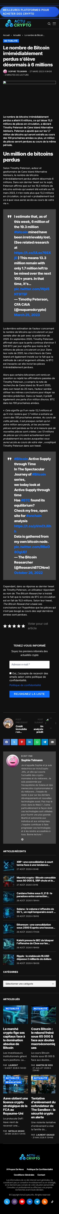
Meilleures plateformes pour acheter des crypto (26, 11)
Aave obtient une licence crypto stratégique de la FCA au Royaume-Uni (15, 1106)
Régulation (13, 1082)
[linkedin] (30, 1202)
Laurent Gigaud (45, 1135)
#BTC (25, 500)
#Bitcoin (21, 459)
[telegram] (37, 1202)
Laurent (13, 1065)
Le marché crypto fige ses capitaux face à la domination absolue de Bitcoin (14, 1038)
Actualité (17, 35)
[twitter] (7, 1202)
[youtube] (22, 1202)
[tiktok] (52, 1202)
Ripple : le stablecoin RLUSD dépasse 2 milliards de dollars (34, 957)
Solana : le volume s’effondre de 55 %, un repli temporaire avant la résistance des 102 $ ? (36, 911)
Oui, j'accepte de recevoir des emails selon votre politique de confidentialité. (28, 677)
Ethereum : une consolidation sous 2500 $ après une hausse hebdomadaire (35, 927)
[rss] (45, 1202)
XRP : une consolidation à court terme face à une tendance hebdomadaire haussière (35, 864)
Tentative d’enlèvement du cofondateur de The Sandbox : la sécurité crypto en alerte (43, 1108)
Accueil (6, 35)
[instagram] (14, 1202)
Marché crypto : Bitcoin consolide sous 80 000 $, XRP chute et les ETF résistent (36, 880)
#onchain (34, 516)
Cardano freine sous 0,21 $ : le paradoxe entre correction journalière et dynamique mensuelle (34, 898)
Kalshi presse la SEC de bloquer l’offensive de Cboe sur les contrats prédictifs (35, 943)
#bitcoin (21, 232)
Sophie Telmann (17, 71)
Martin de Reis (44, 1065)
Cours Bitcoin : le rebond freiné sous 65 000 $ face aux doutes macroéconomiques (43, 1038)
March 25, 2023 (27, 315)
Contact (41, 1175)
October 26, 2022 (28, 573)
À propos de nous (15, 1169)
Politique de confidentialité (25, 685)
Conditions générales (24, 1175)
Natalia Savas (16, 1131)
